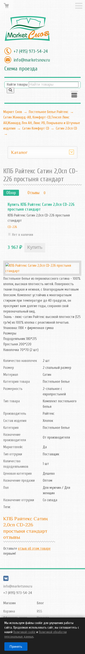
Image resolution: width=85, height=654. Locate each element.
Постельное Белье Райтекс (48, 112)
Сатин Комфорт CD (35, 128)
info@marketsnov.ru (32, 60)
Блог (40, 603)
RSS (39, 611)
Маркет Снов (12, 112)
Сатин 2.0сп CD (66, 128)
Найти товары (17, 84)
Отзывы (33, 192)
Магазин (9, 603)
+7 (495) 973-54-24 (31, 51)
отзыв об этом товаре (34, 548)
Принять (16, 646)
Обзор (11, 192)
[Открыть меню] (74, 94)
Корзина (9, 611)
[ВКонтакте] (5, 579)
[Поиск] (10, 90)
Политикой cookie (24, 632)
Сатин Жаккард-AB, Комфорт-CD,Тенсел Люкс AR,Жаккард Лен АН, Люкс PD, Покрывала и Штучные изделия (41, 122)
